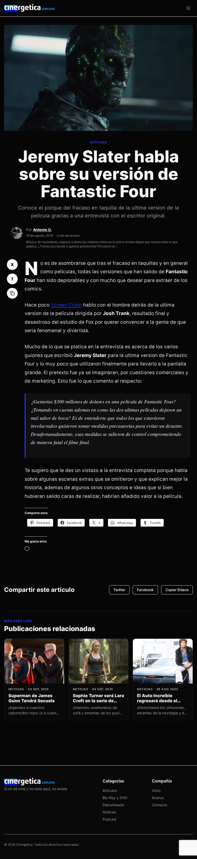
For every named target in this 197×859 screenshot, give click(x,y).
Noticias (109, 812)
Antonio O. (42, 229)
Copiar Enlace (177, 590)
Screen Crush (66, 305)
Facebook (145, 590)
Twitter (119, 590)
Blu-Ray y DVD (115, 797)
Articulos (110, 790)
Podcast (109, 819)
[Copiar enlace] (12, 293)
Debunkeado (113, 805)
